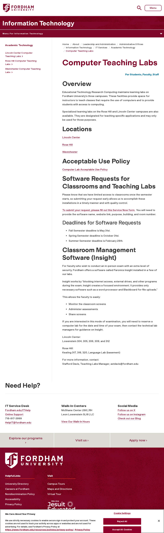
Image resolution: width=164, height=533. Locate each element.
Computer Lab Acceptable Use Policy (84, 169)
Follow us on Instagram (131, 414)
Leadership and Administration (99, 44)
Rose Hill (67, 144)
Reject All (122, 521)
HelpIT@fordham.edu (18, 422)
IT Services (101, 47)
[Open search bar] (139, 8)
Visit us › (82, 440)
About (76, 44)
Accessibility (12, 499)
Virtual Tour (54, 494)
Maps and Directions (59, 488)
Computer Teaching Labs (79, 51)
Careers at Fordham (17, 488)
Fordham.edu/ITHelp (18, 410)
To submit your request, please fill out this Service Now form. (98, 210)
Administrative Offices (131, 44)
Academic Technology (123, 47)
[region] (82, 521)
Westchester (70, 151)
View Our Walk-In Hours (75, 421)
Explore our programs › (25, 440)
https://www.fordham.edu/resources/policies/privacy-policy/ (39, 530)
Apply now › (138, 440)
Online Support (14, 414)
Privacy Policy (13, 504)
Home (65, 44)
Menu (153, 7)
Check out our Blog (129, 418)
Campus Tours (56, 483)
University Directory (17, 483)
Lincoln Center (71, 137)
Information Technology (38, 23)
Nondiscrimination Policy (20, 494)
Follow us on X (126, 410)
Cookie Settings (122, 513)
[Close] (158, 520)
